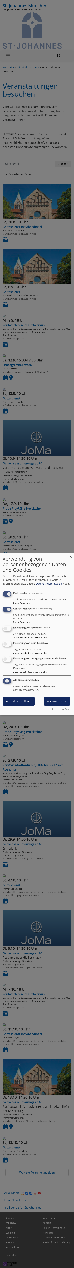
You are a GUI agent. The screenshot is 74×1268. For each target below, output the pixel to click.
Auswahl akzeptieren (18, 701)
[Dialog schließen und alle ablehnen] (71, 555)
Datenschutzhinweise (49, 583)
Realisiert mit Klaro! (61, 709)
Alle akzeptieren (57, 701)
